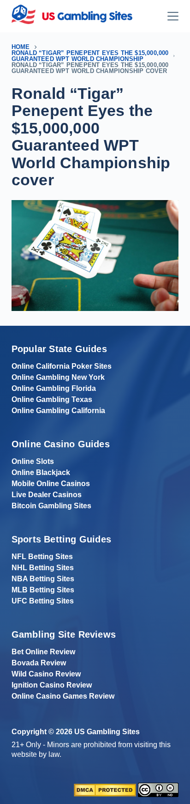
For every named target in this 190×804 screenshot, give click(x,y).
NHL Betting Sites (43, 568)
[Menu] (172, 16)
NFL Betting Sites (42, 556)
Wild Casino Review (46, 674)
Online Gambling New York (58, 377)
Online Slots (33, 461)
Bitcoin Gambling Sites (51, 506)
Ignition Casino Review (52, 685)
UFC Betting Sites (43, 601)
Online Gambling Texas (52, 399)
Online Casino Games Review (63, 696)
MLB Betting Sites (43, 590)
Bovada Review (39, 663)
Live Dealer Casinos (47, 495)
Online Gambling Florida (54, 388)
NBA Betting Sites (43, 579)
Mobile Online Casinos (51, 483)
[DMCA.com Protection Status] (105, 789)
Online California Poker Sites (62, 366)
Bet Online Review (43, 652)
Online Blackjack (41, 472)
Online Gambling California (58, 410)
